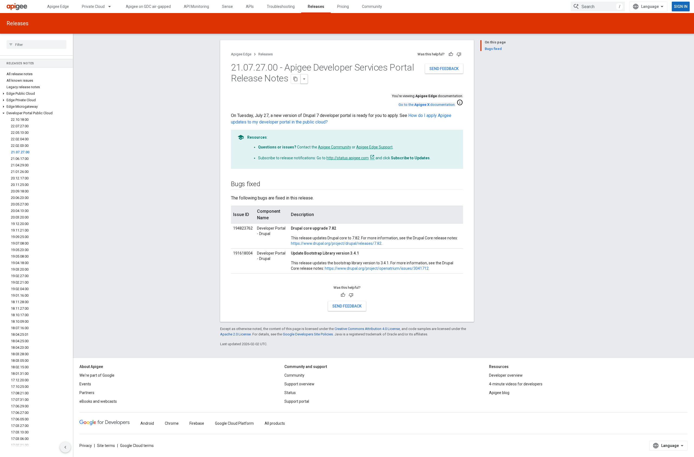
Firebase (196, 423)
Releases (316, 6)
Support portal (296, 401)
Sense (227, 6)
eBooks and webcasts (98, 401)
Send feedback (444, 68)
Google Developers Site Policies (308, 334)
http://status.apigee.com (347, 158)
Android (147, 423)
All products (275, 423)
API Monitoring (196, 6)
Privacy (85, 445)
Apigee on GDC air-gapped (148, 6)
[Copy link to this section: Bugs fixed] (265, 184)
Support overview (299, 384)
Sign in (680, 6)
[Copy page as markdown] (296, 79)
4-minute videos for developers (515, 384)
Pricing (343, 6)
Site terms (106, 445)
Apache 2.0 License (235, 334)
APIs (250, 6)
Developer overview (506, 375)
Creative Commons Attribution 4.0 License (367, 329)
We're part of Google (96, 375)
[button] (36, 93)
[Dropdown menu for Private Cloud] (112, 6)
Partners (86, 393)
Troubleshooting (281, 6)
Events (85, 384)
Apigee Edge (58, 6)
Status (290, 393)
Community (372, 6)
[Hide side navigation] (65, 447)
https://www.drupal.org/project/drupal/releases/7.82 (336, 243)
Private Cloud (93, 6)
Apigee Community (334, 147)
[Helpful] (451, 54)
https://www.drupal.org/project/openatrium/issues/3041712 (377, 268)
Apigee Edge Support (374, 147)
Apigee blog (499, 393)
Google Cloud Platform (234, 423)
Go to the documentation (427, 105)
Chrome (172, 423)
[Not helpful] (459, 54)
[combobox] (598, 6)
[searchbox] (36, 44)
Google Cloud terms (137, 445)
